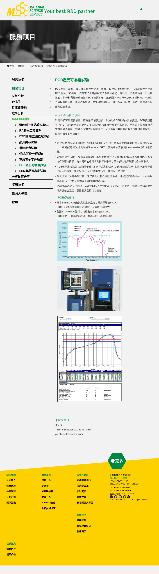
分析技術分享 (21, 176)
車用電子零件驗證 (31, 159)
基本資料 (81, 520)
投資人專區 (19, 193)
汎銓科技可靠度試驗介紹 (35, 125)
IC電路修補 (19, 107)
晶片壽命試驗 (28, 142)
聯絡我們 (18, 184)
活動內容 (11, 548)
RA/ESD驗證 (20, 119)
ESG (15, 202)
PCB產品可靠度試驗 (32, 165)
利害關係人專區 (85, 502)
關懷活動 (11, 502)
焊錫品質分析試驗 (31, 153)
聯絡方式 (81, 497)
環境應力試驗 (28, 148)
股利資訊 (81, 491)
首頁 (11, 66)
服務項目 (18, 88)
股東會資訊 (83, 485)
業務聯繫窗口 (84, 525)
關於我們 (18, 79)
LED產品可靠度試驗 (32, 171)
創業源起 (11, 485)
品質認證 (11, 491)
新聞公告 (11, 554)
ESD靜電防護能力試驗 (34, 136)
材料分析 (18, 96)
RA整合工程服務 (30, 130)
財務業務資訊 (84, 480)
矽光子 (16, 102)
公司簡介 (11, 480)
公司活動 (11, 497)
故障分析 (18, 113)
